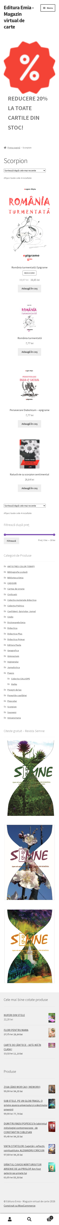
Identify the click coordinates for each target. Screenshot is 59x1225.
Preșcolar (12, 701)
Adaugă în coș (30, 288)
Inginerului (13, 661)
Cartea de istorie (15, 588)
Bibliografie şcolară (17, 572)
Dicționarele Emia (16, 622)
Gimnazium (13, 656)
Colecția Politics (15, 605)
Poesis (10, 673)
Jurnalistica (13, 667)
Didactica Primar (16, 639)
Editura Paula (14, 645)
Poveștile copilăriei (17, 695)
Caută (29, 1219)
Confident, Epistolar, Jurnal (21, 611)
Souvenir (11, 712)
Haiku (14, 684)
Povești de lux (14, 689)
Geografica (13, 650)
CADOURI (12, 583)
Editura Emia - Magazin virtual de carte (19, 17)
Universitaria (14, 717)
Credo (10, 616)
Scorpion (12, 706)
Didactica (12, 628)
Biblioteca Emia (15, 577)
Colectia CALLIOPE (20, 678)
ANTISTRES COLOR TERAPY (21, 566)
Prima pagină (14, 147)
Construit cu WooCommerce (19, 1205)
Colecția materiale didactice (21, 600)
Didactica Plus (14, 633)
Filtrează (11, 540)
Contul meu (10, 1219)
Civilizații (12, 594)
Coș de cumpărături (45, 1216)
